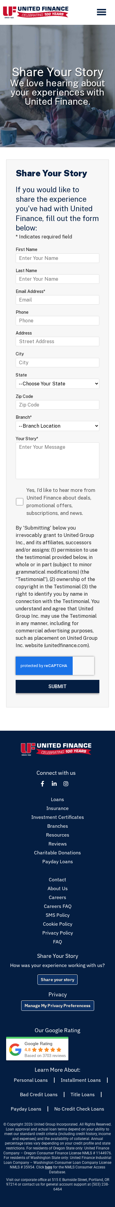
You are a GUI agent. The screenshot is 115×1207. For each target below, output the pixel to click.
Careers (57, 897)
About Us (58, 888)
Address (24, 333)
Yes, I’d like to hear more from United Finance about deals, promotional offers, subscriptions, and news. (60, 501)
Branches (57, 826)
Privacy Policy (57, 933)
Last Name (26, 270)
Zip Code (24, 396)
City (20, 353)
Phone (22, 312)
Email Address (30, 291)
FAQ (57, 942)
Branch (24, 417)
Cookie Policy (57, 924)
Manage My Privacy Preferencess (58, 1005)
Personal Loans (31, 1080)
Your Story (27, 438)
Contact (57, 879)
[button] (101, 12)
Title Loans (83, 1094)
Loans (57, 799)
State (21, 375)
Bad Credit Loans (39, 1094)
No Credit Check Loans (79, 1109)
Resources (57, 835)
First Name (26, 249)
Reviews (57, 844)
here (48, 1167)
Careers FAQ (57, 906)
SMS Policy (58, 915)
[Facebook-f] (42, 783)
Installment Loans (81, 1080)
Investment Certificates (57, 817)
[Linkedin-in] (54, 783)
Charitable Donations (57, 852)
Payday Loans (57, 861)
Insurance (57, 808)
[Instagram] (66, 783)
